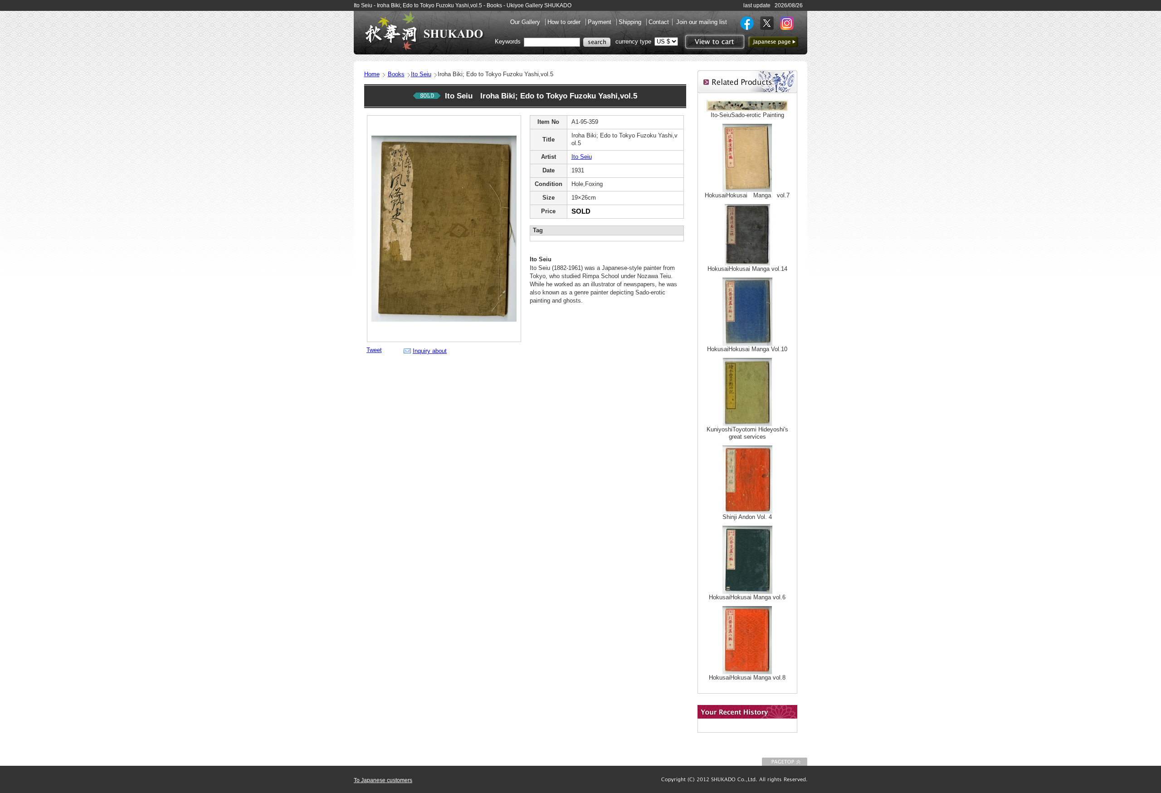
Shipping (631, 22)
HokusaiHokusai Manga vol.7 (747, 195)
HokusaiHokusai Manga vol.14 (747, 268)
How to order (564, 22)
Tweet (374, 350)
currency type (633, 41)
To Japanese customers (383, 780)
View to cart (714, 41)
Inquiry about (430, 351)
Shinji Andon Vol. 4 (747, 517)
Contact (659, 22)
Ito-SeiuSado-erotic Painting (747, 115)
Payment (600, 22)
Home (372, 74)
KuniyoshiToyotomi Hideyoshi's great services (747, 433)
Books (396, 74)
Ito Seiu (421, 74)
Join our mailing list (701, 22)
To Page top (784, 762)
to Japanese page (773, 41)
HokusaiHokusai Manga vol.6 (747, 597)
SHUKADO (424, 31)
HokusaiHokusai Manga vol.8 (747, 677)
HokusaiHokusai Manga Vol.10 (747, 349)
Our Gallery (526, 22)
